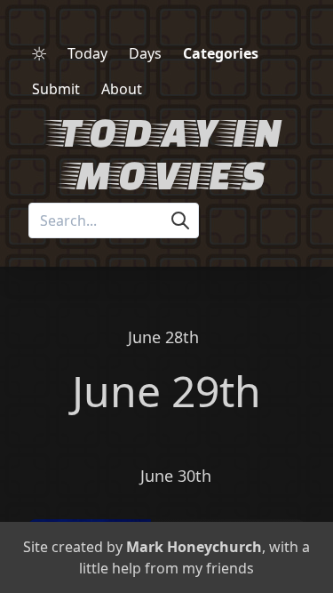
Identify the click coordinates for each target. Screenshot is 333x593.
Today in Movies (166, 152)
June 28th (163, 337)
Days (145, 53)
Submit (56, 89)
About (121, 89)
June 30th (175, 475)
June (116, 391)
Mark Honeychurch (194, 547)
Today (87, 53)
